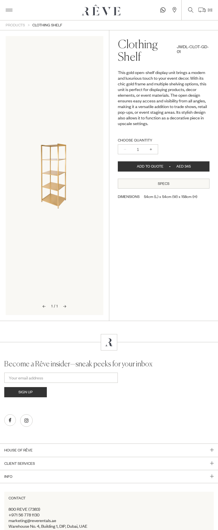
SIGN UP (25, 391)
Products (15, 25)
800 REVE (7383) (24, 509)
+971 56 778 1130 (24, 515)
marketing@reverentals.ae (32, 520)
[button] (9, 10)
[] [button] (209, 9)
